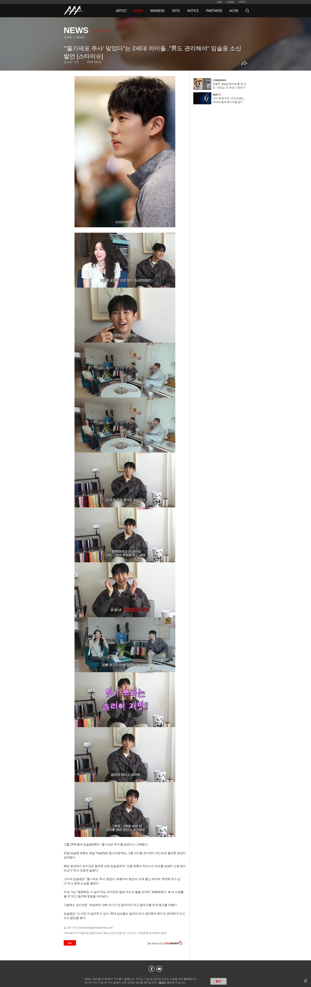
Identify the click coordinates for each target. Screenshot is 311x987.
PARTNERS (214, 10)
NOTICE (193, 10)
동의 (218, 981)
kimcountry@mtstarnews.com (96, 927)
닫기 (305, 981)
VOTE (176, 10)
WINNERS (157, 10)
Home (68, 37)
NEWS (138, 10)
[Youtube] (159, 969)
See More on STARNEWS (166, 943)
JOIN (219, 2)
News (80, 37)
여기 (161, 982)
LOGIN (230, 2)
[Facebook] (152, 969)
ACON (233, 10)
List (70, 943)
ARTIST (121, 10)
